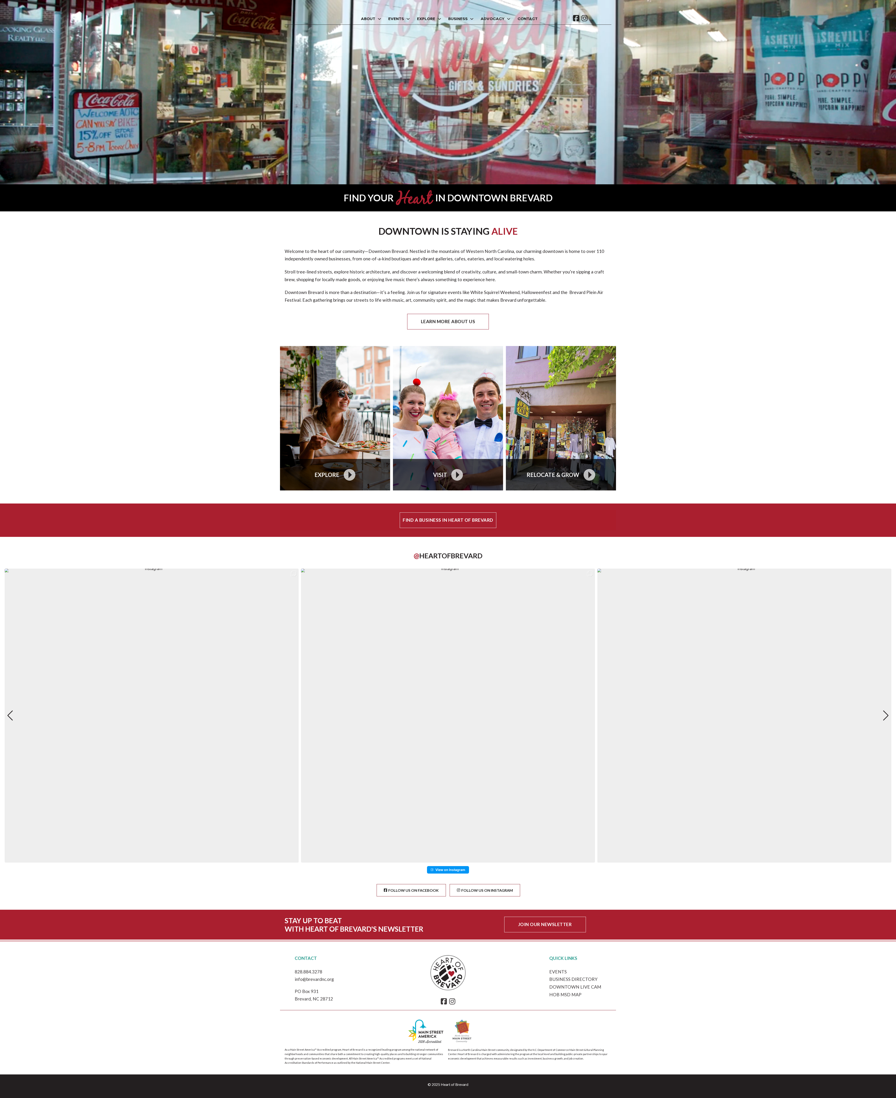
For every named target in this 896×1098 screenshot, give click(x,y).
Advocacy (492, 19)
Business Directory (573, 979)
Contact (528, 19)
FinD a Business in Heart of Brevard (448, 520)
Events (396, 19)
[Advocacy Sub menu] (509, 19)
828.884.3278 (308, 971)
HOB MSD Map (565, 994)
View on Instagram (450, 870)
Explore (426, 19)
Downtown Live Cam (575, 987)
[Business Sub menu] (472, 19)
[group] (152, 716)
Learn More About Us (448, 321)
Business (458, 19)
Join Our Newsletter (545, 924)
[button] (448, 859)
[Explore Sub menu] (439, 19)
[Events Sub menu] (408, 19)
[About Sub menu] (379, 19)
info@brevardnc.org (314, 979)
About (368, 19)
